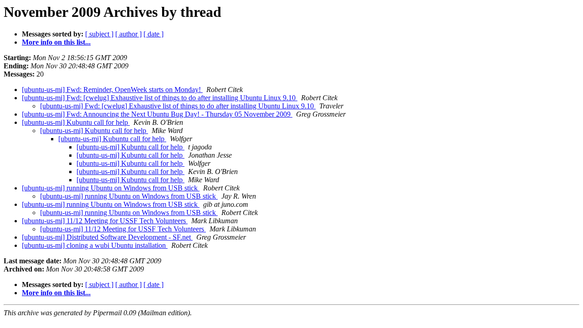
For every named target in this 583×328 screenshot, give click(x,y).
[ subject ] (99, 34)
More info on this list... (56, 42)
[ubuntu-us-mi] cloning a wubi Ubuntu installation (95, 245)
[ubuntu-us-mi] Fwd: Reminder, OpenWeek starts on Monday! (112, 89)
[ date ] (153, 34)
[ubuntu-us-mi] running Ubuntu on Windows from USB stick (110, 188)
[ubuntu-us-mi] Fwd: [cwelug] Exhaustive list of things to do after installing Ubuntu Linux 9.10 (159, 98)
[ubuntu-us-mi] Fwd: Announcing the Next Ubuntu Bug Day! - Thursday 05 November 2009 (157, 114)
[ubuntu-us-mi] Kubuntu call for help (76, 122)
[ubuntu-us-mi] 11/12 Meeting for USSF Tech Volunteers (105, 221)
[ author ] (128, 34)
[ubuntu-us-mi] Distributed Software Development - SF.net (107, 237)
